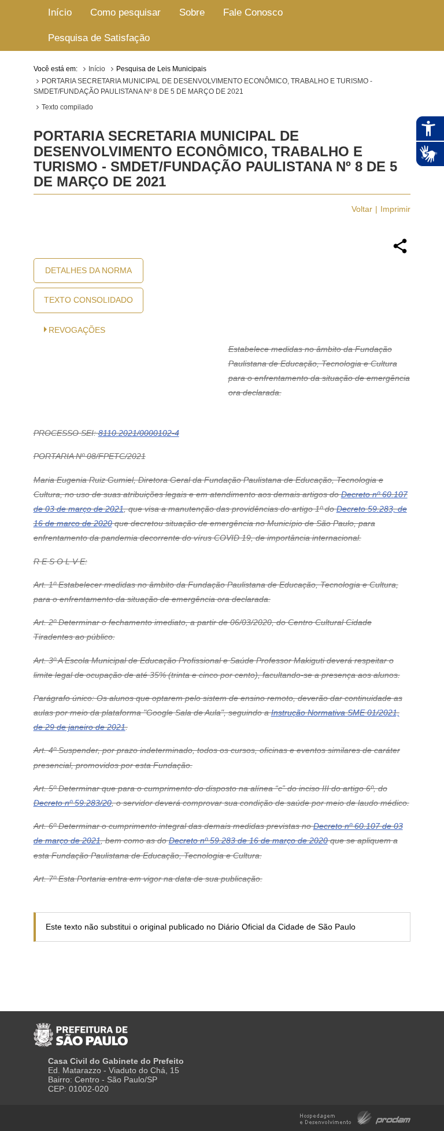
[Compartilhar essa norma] (400, 251)
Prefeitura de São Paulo (81, 1030)
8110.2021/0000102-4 (138, 433)
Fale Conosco (253, 12)
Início (60, 12)
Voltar (362, 209)
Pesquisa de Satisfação (99, 37)
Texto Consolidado (88, 299)
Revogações (77, 330)
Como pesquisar (125, 12)
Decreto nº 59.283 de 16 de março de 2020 (248, 840)
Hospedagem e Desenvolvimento (355, 1117)
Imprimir (395, 209)
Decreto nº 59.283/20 (73, 802)
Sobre (192, 12)
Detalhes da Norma (88, 270)
